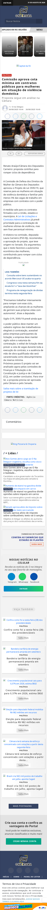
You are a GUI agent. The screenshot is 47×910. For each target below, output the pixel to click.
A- (10, 153)
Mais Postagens (22, 806)
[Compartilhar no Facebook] (7, 116)
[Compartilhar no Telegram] (31, 116)
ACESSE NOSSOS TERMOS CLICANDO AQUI (21, 900)
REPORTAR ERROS (35, 153)
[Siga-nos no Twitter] (28, 870)
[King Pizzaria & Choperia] (23, 444)
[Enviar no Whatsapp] (23, 116)
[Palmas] (23, 906)
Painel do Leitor (33, 877)
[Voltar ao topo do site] (43, 500)
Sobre (18, 877)
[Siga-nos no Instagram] (19, 870)
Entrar (7, 3)
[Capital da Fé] (24, 65)
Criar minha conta (24, 841)
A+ (19, 153)
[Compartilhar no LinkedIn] (39, 116)
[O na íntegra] (23, 11)
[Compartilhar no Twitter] (15, 116)
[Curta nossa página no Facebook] (11, 870)
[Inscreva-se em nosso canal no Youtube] (36, 870)
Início (7, 877)
